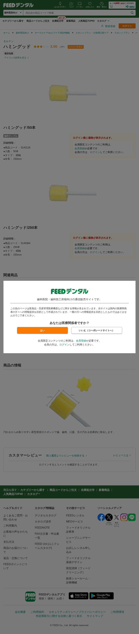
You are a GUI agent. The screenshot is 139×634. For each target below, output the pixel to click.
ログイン (64, 344)
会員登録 (81, 340)
